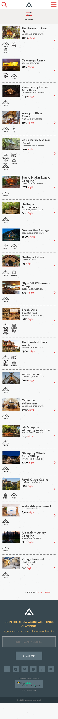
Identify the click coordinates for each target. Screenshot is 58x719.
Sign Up (29, 656)
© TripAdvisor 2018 (29, 690)
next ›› (48, 592)
